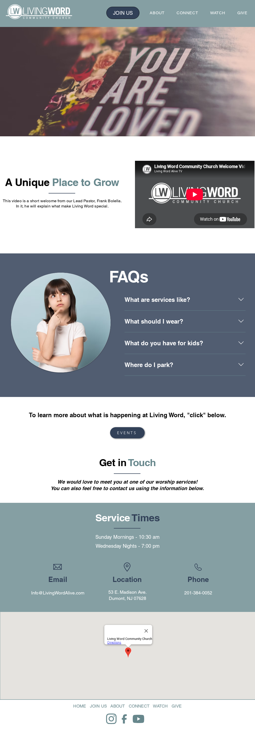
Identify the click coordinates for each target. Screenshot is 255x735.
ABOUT (117, 706)
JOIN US (98, 706)
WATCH (160, 706)
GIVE (177, 706)
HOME (79, 706)
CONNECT (139, 706)
